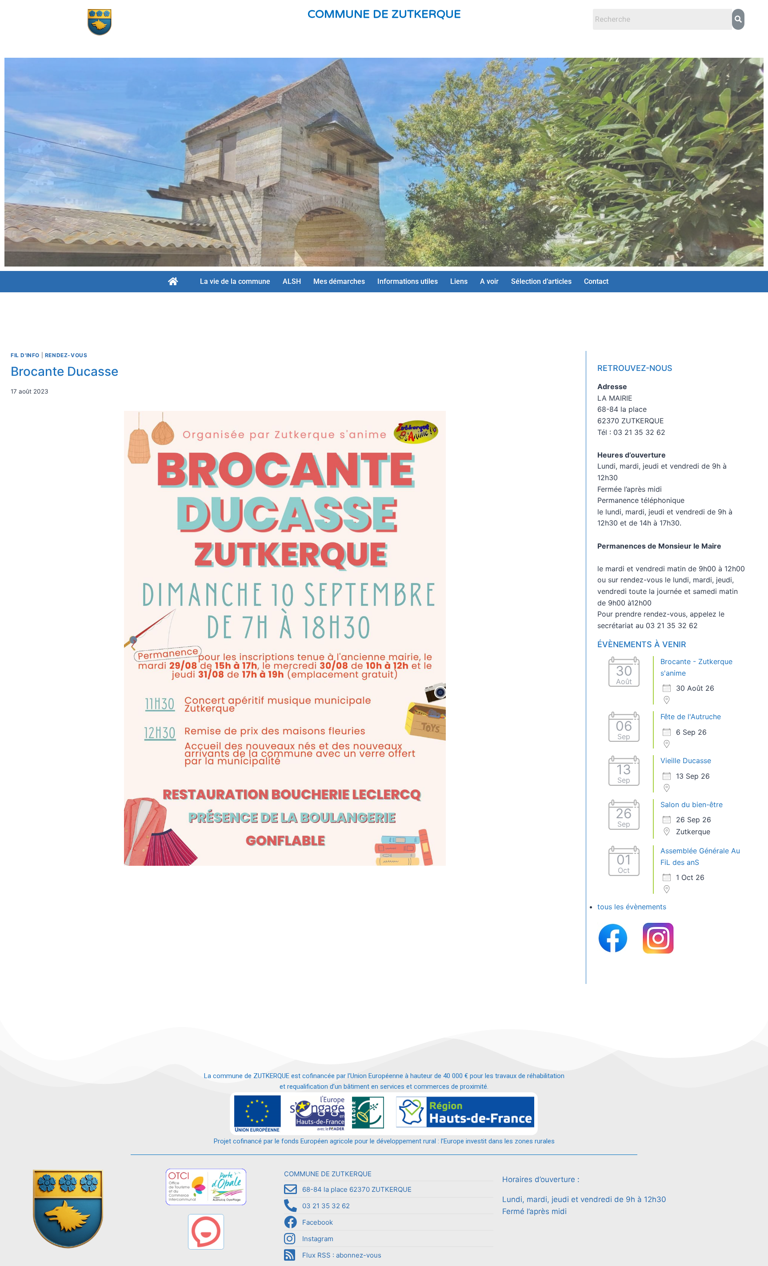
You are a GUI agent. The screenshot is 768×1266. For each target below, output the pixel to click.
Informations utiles (407, 281)
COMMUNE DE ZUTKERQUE (384, 14)
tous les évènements (631, 906)
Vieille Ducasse (685, 760)
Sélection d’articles (541, 281)
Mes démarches (339, 281)
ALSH (292, 281)
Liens (459, 281)
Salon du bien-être (691, 804)
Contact (596, 281)
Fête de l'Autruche (690, 716)
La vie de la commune (235, 281)
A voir (489, 281)
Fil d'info (25, 355)
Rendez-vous (66, 355)
